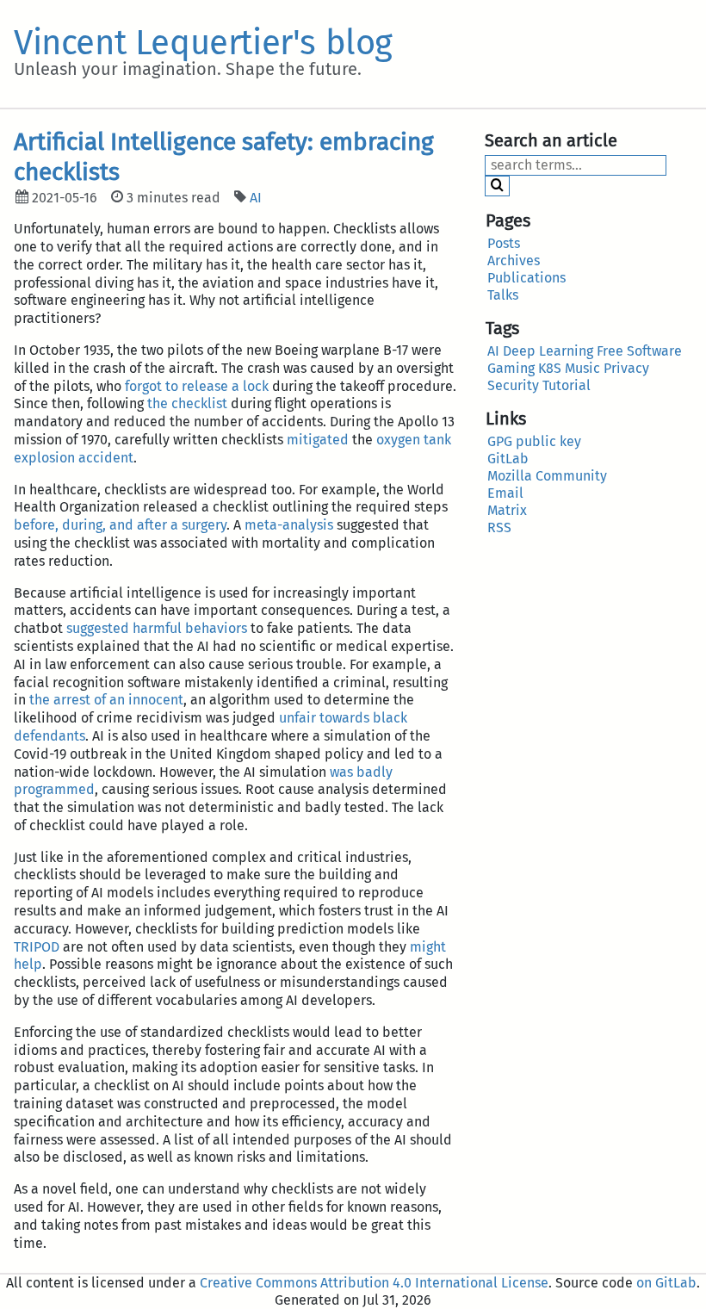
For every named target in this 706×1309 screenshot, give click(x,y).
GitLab (508, 458)
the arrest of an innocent (106, 700)
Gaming (511, 368)
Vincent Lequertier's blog (203, 43)
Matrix (507, 510)
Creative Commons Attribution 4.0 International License (374, 1283)
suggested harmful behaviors (156, 628)
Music (582, 368)
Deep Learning (548, 351)
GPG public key (534, 441)
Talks (502, 295)
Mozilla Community (547, 476)
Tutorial (566, 385)
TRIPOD (36, 947)
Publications (526, 278)
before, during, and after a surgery (120, 525)
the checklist (187, 403)
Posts (503, 243)
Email (505, 493)
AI (256, 197)
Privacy (626, 368)
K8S (549, 368)
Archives (513, 260)
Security (513, 385)
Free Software (639, 351)
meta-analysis (289, 525)
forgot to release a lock (197, 386)
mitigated (318, 439)
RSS (499, 527)
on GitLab (666, 1283)
